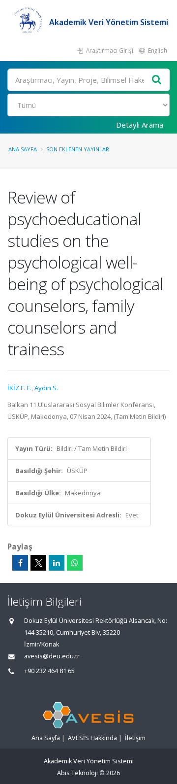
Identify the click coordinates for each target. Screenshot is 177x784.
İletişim (135, 738)
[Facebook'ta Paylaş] (20, 563)
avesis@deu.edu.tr (52, 656)
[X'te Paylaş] (38, 563)
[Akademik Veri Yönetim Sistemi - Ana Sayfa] (28, 22)
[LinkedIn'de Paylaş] (56, 563)
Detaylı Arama (139, 125)
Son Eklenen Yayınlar (77, 149)
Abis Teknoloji (77, 773)
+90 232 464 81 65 (49, 671)
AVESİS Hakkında (92, 738)
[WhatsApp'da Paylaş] (75, 563)
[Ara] (157, 80)
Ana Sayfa (22, 149)
